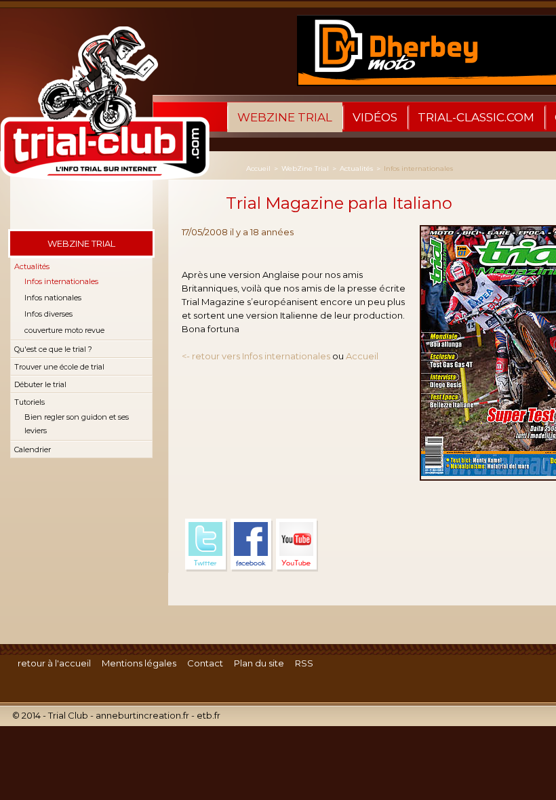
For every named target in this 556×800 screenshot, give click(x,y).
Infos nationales (52, 297)
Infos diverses (48, 314)
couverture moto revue (64, 330)
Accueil (258, 168)
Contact (205, 663)
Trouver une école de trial (59, 367)
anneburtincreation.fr (142, 715)
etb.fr (208, 715)
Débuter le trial (40, 384)
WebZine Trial (284, 117)
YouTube (297, 545)
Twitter (206, 545)
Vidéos (375, 117)
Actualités (31, 266)
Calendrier (32, 449)
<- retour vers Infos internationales (256, 356)
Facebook (252, 545)
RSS (304, 663)
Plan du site (259, 663)
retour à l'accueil (54, 663)
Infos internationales (61, 281)
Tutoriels (29, 402)
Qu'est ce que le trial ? (53, 349)
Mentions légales (139, 663)
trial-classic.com (476, 117)
